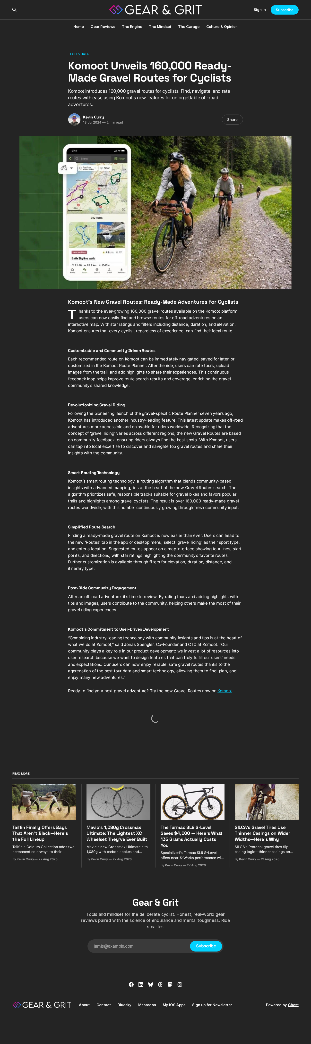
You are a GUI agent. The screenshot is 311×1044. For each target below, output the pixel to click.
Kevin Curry (93, 117)
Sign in (260, 9)
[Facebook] (131, 984)
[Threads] (160, 984)
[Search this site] (14, 10)
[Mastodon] (170, 984)
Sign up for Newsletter (212, 1004)
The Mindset (160, 26)
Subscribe (284, 10)
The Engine (132, 26)
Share (232, 119)
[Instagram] (179, 984)
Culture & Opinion (222, 26)
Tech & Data (78, 54)
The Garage (188, 26)
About (84, 1004)
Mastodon (147, 1004)
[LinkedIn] (140, 984)
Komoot (224, 690)
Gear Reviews (103, 26)
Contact (103, 1004)
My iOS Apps (174, 1004)
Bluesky (124, 1004)
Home (78, 26)
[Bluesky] (150, 984)
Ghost (293, 1004)
